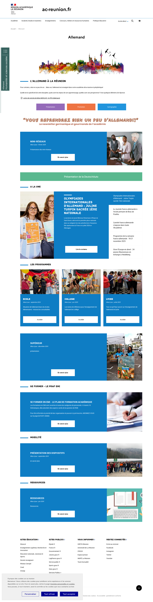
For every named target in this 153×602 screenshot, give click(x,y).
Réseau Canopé (25, 564)
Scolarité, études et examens (31, 21)
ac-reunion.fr (56, 9)
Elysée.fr (52, 544)
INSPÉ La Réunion (84, 558)
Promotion (81, 107)
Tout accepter (69, 594)
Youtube (109, 558)
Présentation (50, 107)
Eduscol (23, 544)
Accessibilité (140, 21)
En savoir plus (63, 157)
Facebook (109, 548)
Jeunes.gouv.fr (54, 555)
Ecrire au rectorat (112, 544)
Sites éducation (29, 539)
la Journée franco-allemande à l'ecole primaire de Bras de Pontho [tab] (125, 211)
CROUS (80, 551)
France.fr (52, 548)
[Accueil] (22, 9)
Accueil (13, 29)
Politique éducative (99, 21)
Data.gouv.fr (53, 569)
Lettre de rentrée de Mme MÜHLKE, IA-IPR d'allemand (41, 98)
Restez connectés (116, 539)
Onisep (22, 571)
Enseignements (50, 21)
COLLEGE (70, 299)
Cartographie (111, 107)
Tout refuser (49, 594)
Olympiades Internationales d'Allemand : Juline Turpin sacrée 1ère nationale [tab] (124, 198)
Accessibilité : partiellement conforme (109, 596)
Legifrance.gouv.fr (55, 558)
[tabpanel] (64, 225)
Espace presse (83, 555)
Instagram (110, 551)
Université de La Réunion (86, 548)
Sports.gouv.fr (54, 565)
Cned (22, 567)
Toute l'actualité (83, 562)
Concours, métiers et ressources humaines (74, 21)
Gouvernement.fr (55, 551)
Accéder (40, 319)
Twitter (108, 555)
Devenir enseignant (26, 560)
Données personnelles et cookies (62, 584)
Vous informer (86, 539)
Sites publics (56, 539)
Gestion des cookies (89, 596)
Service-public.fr (54, 562)
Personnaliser (30, 594)
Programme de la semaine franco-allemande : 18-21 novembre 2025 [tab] (123, 238)
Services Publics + (55, 573)
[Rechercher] (132, 21)
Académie (14, 21)
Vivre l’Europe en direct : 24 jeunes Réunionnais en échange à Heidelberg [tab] (123, 252)
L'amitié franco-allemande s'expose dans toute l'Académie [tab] (123, 225)
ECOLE (26, 299)
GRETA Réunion (83, 544)
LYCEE (109, 299)
